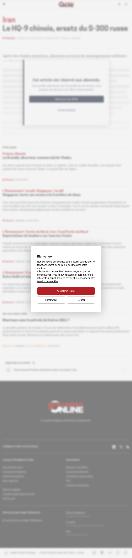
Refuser (81, 300)
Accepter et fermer (66, 291)
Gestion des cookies (47, 281)
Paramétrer (51, 300)
